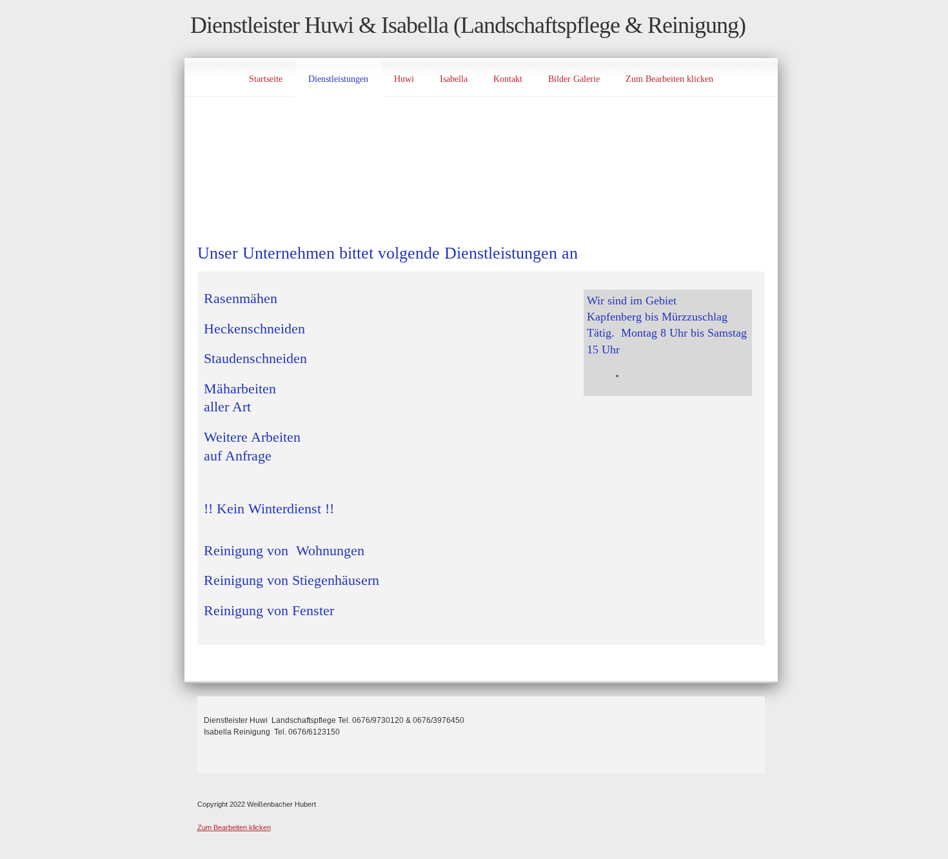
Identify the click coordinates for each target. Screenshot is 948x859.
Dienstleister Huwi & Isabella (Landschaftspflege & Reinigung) (468, 25)
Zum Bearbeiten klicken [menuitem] (234, 827)
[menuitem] (265, 77)
